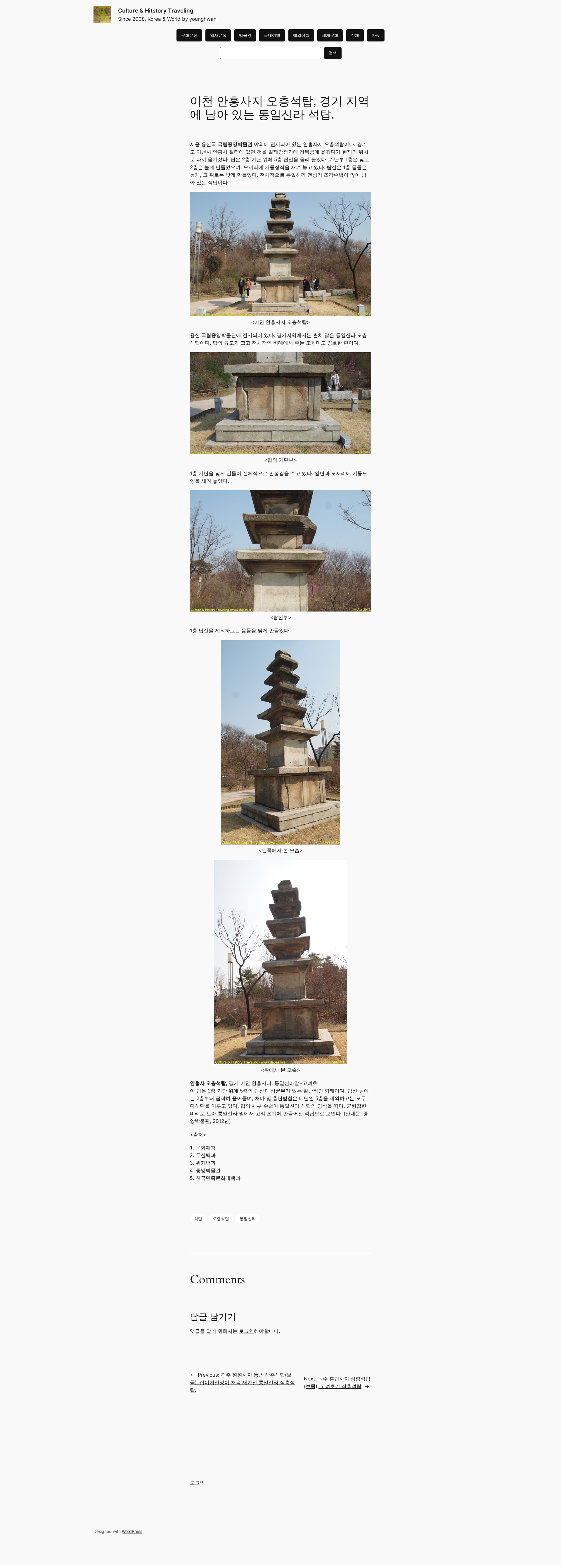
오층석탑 (221, 1218)
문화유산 (189, 35)
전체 (355, 35)
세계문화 (330, 35)
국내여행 (272, 35)
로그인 (246, 1331)
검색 (333, 52)
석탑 (198, 1218)
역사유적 (218, 35)
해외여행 (301, 35)
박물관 (245, 35)
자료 (376, 35)
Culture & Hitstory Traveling (155, 10)
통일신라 (248, 1218)
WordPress (132, 1531)
